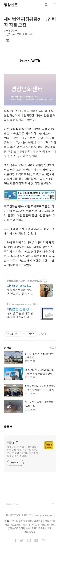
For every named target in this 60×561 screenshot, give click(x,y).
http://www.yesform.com (19, 304)
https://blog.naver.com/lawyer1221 (24, 280)
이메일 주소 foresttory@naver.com (38, 515)
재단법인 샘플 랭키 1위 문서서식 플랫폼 (20, 309)
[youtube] (36, 541)
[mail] (43, 541)
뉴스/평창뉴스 (10, 30)
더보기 (52, 347)
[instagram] (29, 541)
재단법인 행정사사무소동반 (19, 286)
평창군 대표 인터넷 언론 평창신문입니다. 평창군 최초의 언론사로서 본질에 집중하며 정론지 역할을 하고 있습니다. (22, 451)
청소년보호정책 (13, 515)
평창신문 (11, 5)
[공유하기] (16, 333)
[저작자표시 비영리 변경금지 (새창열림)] (41, 334)
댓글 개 (8, 426)
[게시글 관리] (20, 333)
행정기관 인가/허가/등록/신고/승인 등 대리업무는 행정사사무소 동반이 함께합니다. (20, 292)
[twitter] (22, 541)
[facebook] (15, 541)
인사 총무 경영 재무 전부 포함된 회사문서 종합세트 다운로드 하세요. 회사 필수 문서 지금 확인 (20, 315)
